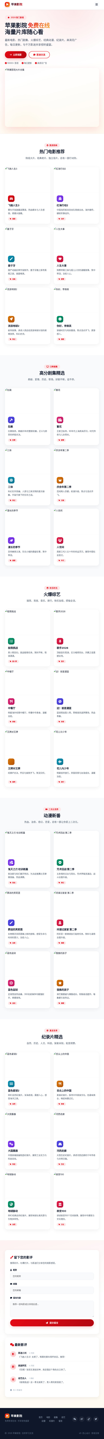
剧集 (56, 1417)
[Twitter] (96, 1419)
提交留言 (53, 1322)
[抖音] (89, 1419)
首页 (41, 1417)
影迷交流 (41, 54)
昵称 (14, 1270)
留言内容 (17, 1298)
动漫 (43, 1421)
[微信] (74, 1419)
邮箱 (15, 1284)
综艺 (63, 1417)
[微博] (81, 1419)
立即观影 (17, 54)
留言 (60, 1421)
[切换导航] (96, 4)
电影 (48, 1417)
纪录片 (52, 1421)
